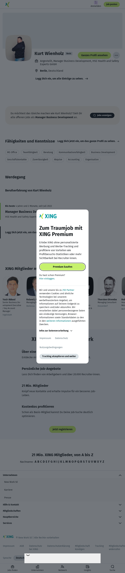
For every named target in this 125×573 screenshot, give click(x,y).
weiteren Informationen (58, 321)
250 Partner (68, 290)
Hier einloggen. (47, 278)
